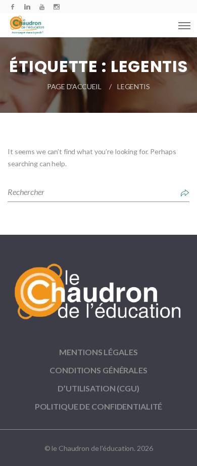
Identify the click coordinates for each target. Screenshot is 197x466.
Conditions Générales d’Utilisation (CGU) (98, 379)
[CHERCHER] (184, 192)
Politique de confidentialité (99, 406)
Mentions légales (98, 352)
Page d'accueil (74, 86)
